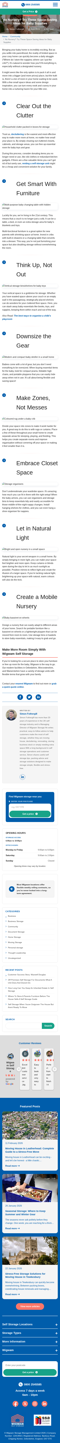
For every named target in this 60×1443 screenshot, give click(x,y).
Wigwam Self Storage (10, 1067)
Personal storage (15, 947)
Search (10, 1019)
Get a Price (28, 11)
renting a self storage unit (35, 163)
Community (13, 926)
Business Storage (15, 921)
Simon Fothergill (16, 29)
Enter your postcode (22, 801)
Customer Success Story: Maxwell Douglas (27, 974)
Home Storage (14, 937)
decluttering (17, 134)
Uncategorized (14, 958)
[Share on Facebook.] (20, 697)
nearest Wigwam (24, 683)
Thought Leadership (17, 953)
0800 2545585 (32, 4)
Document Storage (16, 932)
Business (12, 916)
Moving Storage (15, 942)
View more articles (30, 1306)
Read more (11, 1166)
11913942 (17, 1436)
